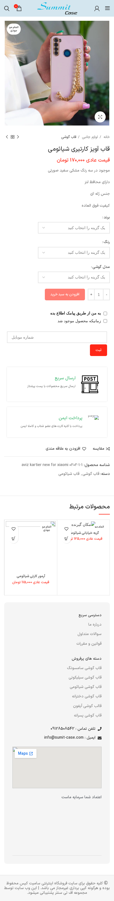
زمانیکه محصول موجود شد (80, 321)
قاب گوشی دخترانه (87, 696)
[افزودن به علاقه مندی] (66, 529)
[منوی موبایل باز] (107, 8)
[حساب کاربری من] (97, 8)
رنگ (106, 242)
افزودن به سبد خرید (64, 294)
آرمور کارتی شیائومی (31, 576)
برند (107, 217)
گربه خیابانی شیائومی (83, 533)
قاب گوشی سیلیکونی (85, 677)
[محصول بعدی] (7, 137)
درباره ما (95, 625)
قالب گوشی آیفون (87, 706)
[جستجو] (6, 8)
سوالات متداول (89, 634)
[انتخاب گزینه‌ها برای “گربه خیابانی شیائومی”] (66, 538)
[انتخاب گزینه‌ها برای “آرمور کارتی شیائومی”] (13, 538)
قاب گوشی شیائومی (86, 687)
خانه (106, 137)
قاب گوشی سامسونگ (84, 668)
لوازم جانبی (89, 137)
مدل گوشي (101, 267)
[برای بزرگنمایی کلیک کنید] (100, 116)
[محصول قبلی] (18, 137)
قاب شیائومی (68, 474)
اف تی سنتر (64, 893)
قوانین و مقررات (89, 644)
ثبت (98, 350)
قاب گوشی (68, 137)
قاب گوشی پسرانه (88, 715)
